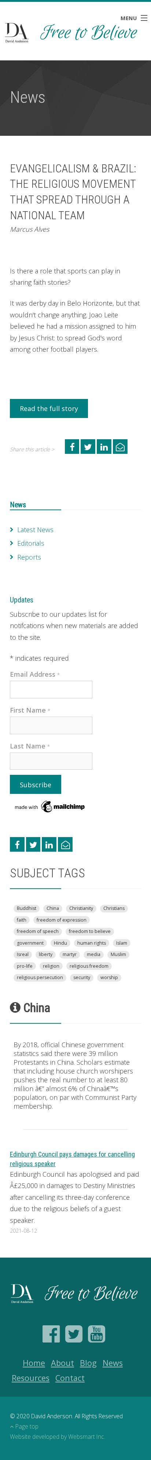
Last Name (30, 746)
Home (34, 1363)
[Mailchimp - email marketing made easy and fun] (50, 806)
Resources (30, 1378)
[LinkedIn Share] (104, 446)
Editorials (30, 543)
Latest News (35, 529)
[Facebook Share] (72, 446)
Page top (26, 1426)
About (62, 1363)
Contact (70, 1378)
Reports (29, 557)
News (18, 505)
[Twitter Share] (88, 446)
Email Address (35, 674)
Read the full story (49, 408)
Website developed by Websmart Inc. (57, 1437)
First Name (30, 710)
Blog (88, 1363)
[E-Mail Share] (120, 446)
